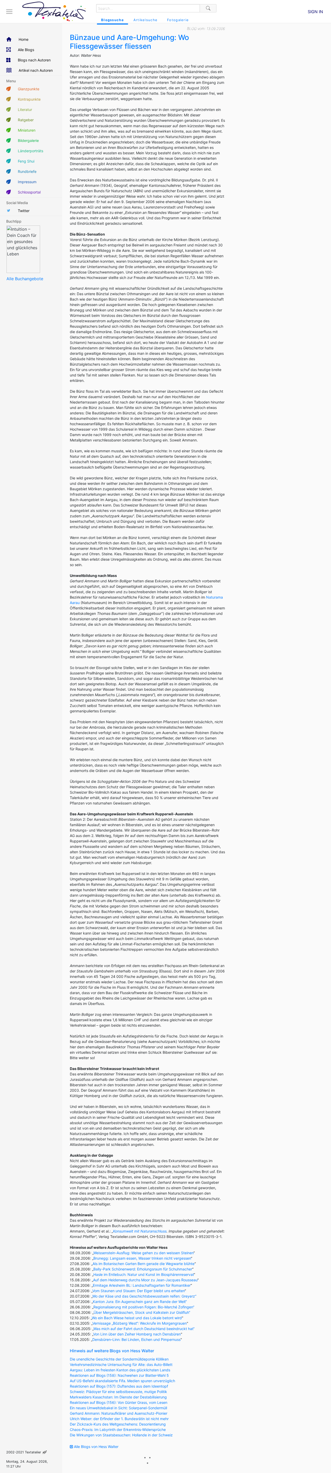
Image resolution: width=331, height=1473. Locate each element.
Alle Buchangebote (24, 278)
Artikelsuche (145, 20)
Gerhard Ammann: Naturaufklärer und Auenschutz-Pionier (118, 1413)
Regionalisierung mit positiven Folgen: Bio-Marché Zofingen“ (143, 1307)
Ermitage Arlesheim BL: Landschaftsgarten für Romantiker (142, 1285)
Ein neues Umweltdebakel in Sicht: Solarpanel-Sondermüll (118, 1408)
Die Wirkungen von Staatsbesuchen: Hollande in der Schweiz (121, 1435)
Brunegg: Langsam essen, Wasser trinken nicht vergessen (142, 1258)
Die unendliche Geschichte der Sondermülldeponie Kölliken (119, 1359)
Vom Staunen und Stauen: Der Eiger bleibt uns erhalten (138, 1291)
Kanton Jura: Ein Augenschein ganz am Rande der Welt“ (140, 1301)
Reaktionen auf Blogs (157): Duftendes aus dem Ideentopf (119, 1386)
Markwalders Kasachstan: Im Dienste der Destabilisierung (118, 1397)
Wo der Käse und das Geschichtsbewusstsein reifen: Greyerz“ (144, 1296)
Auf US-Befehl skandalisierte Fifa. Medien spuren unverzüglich (122, 1381)
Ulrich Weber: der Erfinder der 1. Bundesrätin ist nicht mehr (119, 1418)
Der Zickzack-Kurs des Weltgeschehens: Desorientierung (118, 1424)
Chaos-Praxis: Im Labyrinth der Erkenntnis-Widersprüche (118, 1429)
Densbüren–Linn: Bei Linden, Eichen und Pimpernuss (136, 1339)
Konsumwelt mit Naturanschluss (140, 1231)
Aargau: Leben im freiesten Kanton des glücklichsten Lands (120, 1370)
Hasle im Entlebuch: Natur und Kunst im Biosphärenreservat (143, 1274)
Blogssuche (112, 20)
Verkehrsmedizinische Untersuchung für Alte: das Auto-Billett (121, 1364)
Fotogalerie (178, 20)
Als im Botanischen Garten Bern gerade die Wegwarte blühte (143, 1263)
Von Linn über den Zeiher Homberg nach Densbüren (137, 1334)
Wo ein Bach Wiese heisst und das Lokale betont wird (137, 1318)
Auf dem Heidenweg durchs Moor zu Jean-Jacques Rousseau (145, 1280)
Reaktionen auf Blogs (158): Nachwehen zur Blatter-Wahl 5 (119, 1375)
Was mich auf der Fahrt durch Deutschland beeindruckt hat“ (143, 1328)
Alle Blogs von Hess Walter (95, 1446)
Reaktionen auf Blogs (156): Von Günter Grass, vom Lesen (118, 1402)
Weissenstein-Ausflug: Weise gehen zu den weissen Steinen (143, 1253)
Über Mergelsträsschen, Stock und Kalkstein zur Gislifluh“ (142, 1312)
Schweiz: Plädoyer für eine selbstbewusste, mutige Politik (118, 1391)
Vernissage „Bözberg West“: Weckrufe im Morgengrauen (139, 1323)
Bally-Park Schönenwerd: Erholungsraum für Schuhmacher (142, 1269)
